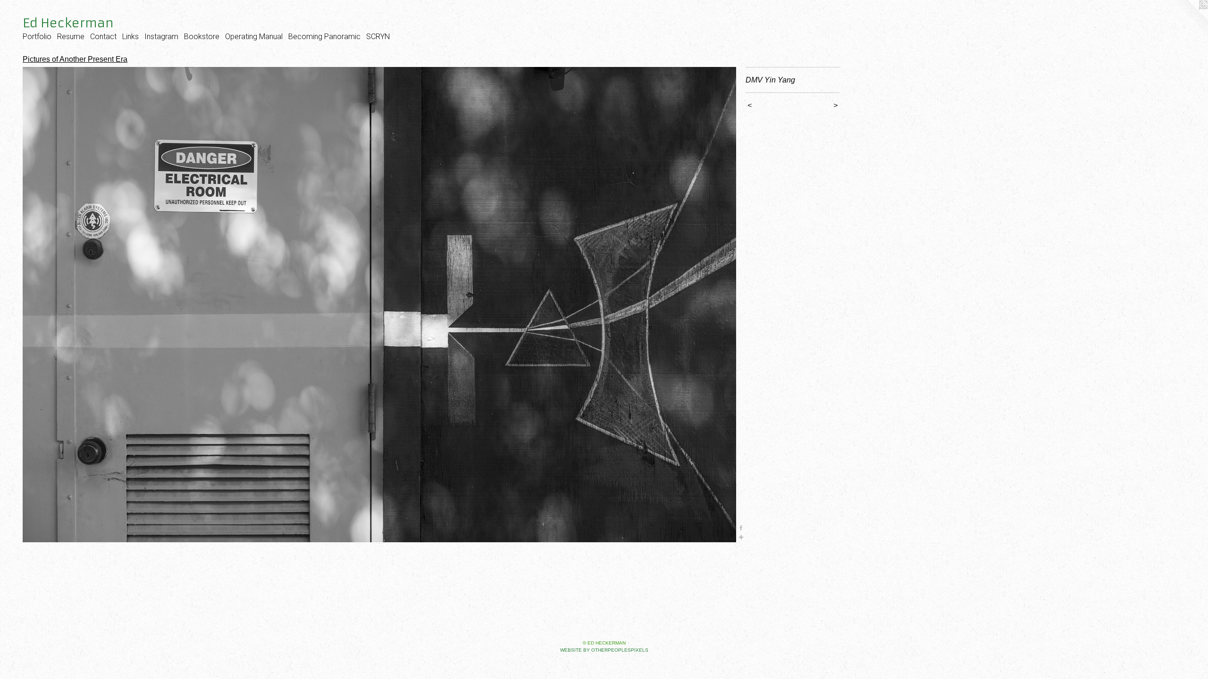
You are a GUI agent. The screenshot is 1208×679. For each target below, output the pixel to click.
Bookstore (201, 36)
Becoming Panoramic (324, 36)
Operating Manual (254, 36)
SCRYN (378, 36)
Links (130, 36)
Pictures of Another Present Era (75, 59)
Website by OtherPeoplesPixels (604, 650)
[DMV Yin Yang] (379, 304)
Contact (103, 36)
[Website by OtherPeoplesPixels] (1189, 19)
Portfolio (37, 36)
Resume (70, 36)
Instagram (161, 36)
